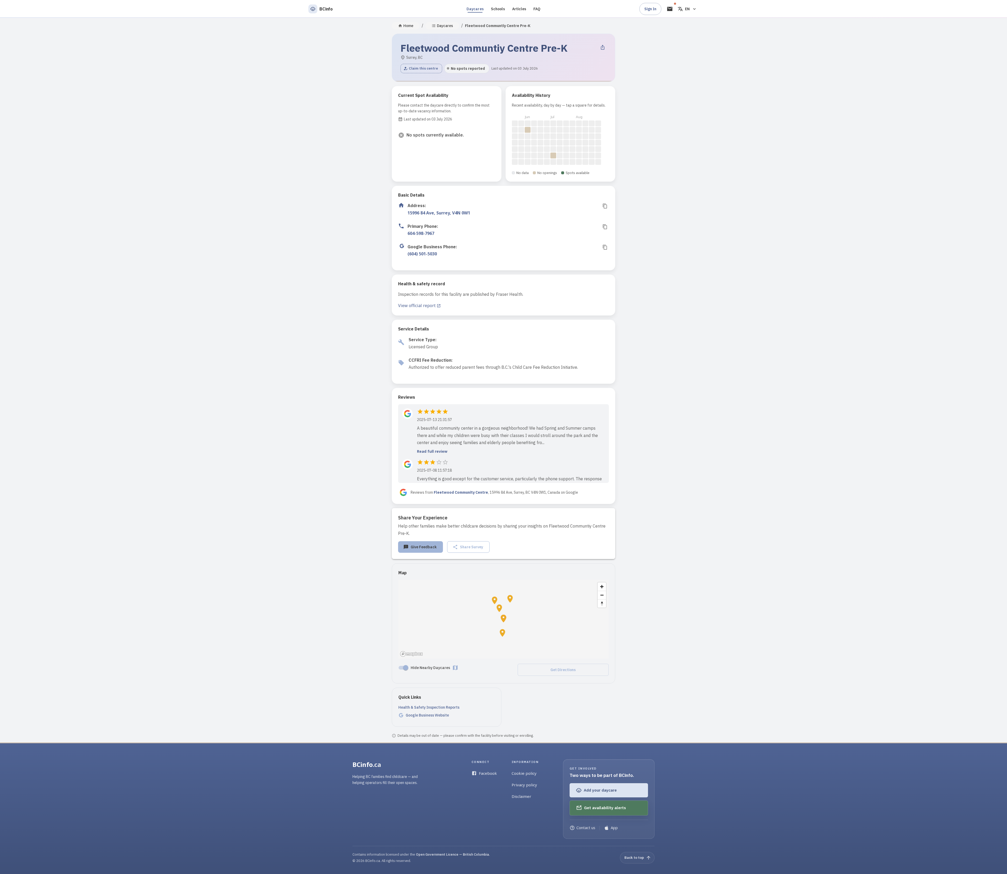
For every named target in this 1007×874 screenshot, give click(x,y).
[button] (421, 68)
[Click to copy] (605, 206)
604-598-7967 (421, 233)
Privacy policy (524, 784)
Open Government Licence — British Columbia (452, 854)
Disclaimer (521, 796)
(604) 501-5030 (422, 254)
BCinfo (366, 764)
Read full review (432, 451)
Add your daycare (600, 790)
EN (687, 9)
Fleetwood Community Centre (461, 492)
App (614, 827)
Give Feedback (424, 547)
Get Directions (563, 669)
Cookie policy (524, 773)
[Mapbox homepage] (411, 654)
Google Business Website (427, 715)
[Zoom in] (602, 586)
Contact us (585, 827)
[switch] (406, 668)
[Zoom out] (602, 595)
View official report (417, 305)
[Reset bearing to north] (602, 603)
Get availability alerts (605, 807)
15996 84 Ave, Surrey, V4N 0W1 (439, 213)
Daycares (475, 9)
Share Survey (471, 547)
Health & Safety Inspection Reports (428, 707)
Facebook (488, 773)
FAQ (536, 9)
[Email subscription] (670, 9)
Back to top (634, 857)
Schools (498, 9)
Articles (519, 9)
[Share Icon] (603, 47)
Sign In (650, 9)
